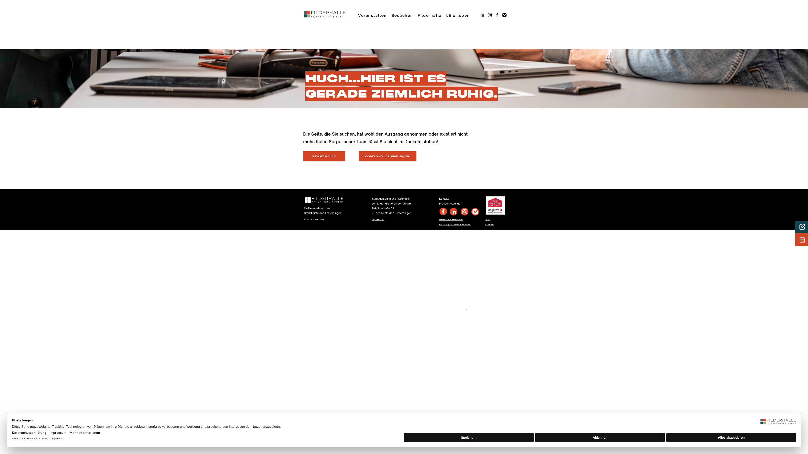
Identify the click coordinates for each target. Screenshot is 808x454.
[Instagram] (489, 15)
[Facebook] (497, 15)
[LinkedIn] (482, 15)
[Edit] (801, 227)
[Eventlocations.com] (504, 15)
